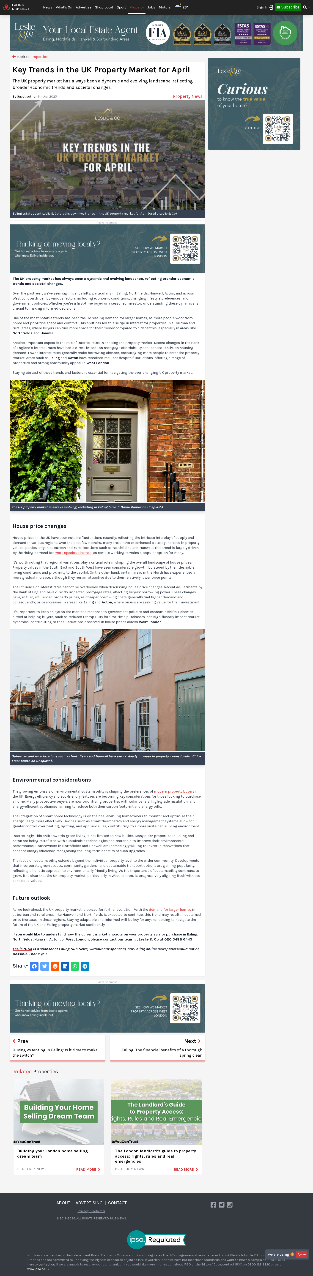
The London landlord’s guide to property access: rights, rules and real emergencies (155, 1156)
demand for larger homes (170, 909)
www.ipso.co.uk (38, 1269)
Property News (32, 1169)
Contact (117, 1202)
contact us (46, 1264)
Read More (86, 1169)
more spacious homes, (74, 553)
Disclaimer (97, 1211)
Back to (32, 57)
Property (137, 7)
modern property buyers (174, 791)
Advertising (89, 1202)
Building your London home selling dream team (52, 1153)
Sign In (262, 7)
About (63, 1202)
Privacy (83, 1211)
